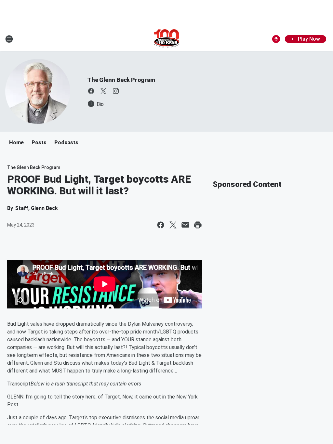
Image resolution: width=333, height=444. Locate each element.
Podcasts (66, 142)
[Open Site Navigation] (9, 39)
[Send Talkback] (276, 39)
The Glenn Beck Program (121, 79)
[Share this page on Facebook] (160, 224)
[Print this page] (197, 224)
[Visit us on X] (103, 91)
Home (16, 142)
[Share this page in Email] (185, 224)
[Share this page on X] (173, 224)
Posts (39, 142)
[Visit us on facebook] (91, 91)
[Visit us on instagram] (116, 91)
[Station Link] (166, 39)
